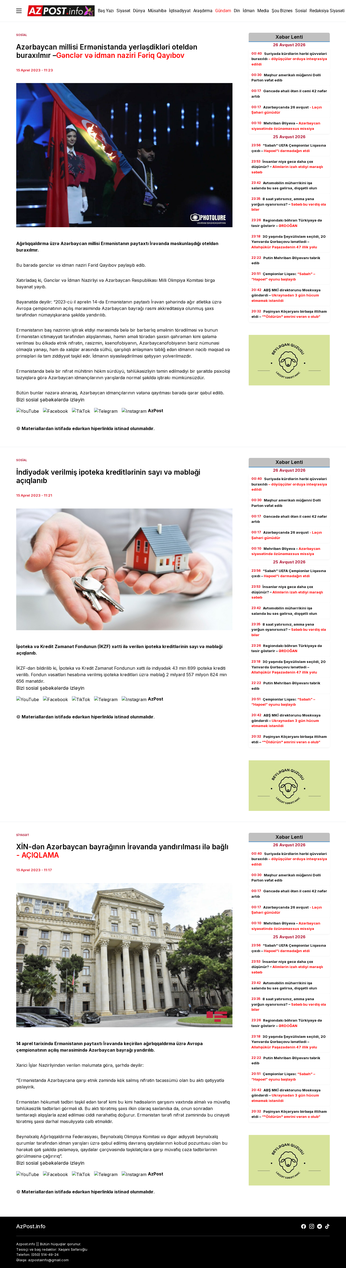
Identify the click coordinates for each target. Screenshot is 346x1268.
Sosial (21, 35)
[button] (19, 11)
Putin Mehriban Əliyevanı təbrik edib (285, 260)
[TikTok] (327, 1226)
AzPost (155, 410)
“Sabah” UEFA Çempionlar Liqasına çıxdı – (288, 148)
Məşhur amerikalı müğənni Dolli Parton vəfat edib (286, 77)
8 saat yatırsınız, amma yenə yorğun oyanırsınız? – (288, 204)
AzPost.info (30, 1226)
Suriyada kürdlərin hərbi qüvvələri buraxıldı (289, 58)
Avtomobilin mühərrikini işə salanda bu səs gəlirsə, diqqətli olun (284, 185)
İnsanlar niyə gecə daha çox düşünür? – (287, 166)
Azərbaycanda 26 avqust (286, 110)
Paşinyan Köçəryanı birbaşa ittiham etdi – (289, 314)
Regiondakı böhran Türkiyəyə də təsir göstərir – (286, 223)
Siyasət (22, 835)
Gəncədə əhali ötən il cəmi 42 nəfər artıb (289, 94)
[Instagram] (311, 1226)
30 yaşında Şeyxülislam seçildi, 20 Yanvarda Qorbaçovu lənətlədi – (288, 241)
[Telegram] (319, 1226)
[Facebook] (303, 1226)
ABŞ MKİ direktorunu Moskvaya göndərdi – (286, 295)
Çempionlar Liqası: (283, 277)
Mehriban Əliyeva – (285, 126)
